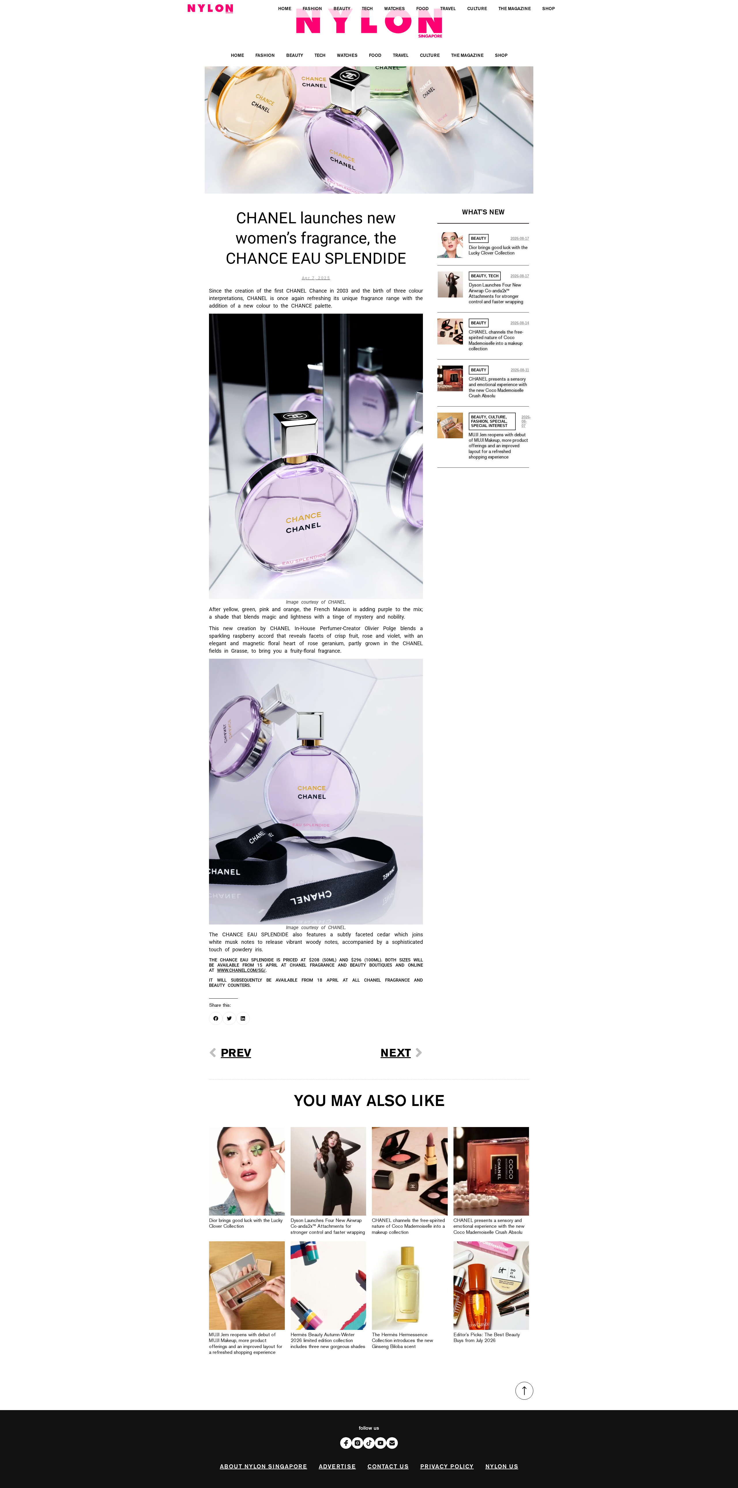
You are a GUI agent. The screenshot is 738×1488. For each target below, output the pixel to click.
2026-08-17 (520, 238)
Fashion (265, 55)
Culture (430, 55)
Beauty (294, 55)
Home (237, 55)
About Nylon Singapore (263, 1466)
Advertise (337, 1466)
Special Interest (489, 426)
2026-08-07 (526, 421)
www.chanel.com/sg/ (241, 970)
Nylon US (501, 1466)
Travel (400, 55)
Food (375, 55)
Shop (501, 55)
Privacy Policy (447, 1466)
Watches (347, 55)
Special (498, 421)
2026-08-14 (520, 323)
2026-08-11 (520, 370)
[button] (216, 1018)
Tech (320, 55)
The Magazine (467, 55)
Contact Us (388, 1466)
